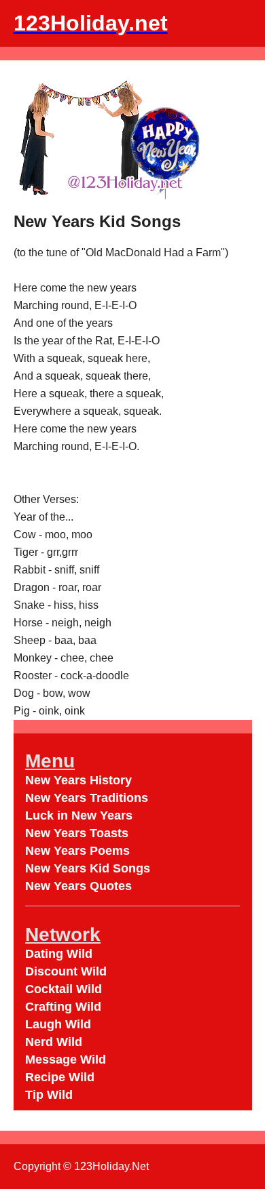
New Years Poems (77, 851)
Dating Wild (58, 954)
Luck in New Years (78, 815)
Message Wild (65, 1059)
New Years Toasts (76, 833)
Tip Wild (49, 1095)
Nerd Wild (53, 1042)
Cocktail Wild (63, 989)
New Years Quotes (78, 886)
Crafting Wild (63, 1006)
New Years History (78, 780)
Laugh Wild (58, 1024)
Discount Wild (66, 971)
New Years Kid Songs (87, 868)
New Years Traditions (86, 798)
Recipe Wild (59, 1077)
